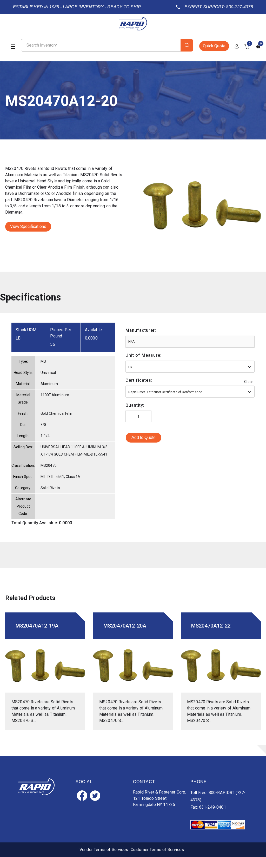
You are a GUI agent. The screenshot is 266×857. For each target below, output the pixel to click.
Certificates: (138, 380)
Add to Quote (143, 437)
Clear (248, 382)
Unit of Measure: (143, 355)
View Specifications (28, 226)
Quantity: (134, 405)
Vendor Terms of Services (103, 849)
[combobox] (190, 367)
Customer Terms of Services (157, 849)
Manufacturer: (140, 330)
